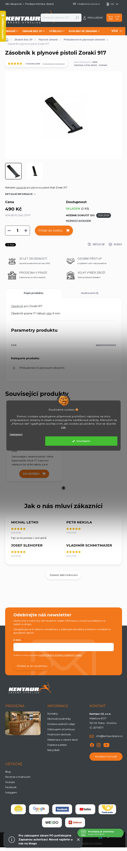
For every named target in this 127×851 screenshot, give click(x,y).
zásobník (21, 187)
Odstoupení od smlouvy (61, 729)
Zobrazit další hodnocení (64, 575)
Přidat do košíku (50, 230)
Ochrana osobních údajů (61, 724)
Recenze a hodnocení (17, 776)
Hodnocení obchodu (59, 734)
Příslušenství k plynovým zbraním (41, 367)
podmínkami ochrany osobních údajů (60, 655)
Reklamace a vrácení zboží (62, 739)
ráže (49, 313)
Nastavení (16, 434)
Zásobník (17, 306)
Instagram (11, 792)
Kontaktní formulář (106, 756)
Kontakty (52, 713)
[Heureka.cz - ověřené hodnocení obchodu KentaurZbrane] (18, 809)
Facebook (11, 787)
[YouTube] (106, 744)
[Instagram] (98, 744)
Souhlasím (83, 441)
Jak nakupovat (13, 3)
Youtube (10, 782)
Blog (8, 771)
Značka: (90, 65)
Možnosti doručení (78, 220)
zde (63, 427)
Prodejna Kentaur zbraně (39, 3)
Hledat (77, 17)
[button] (63, 487)
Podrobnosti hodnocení (54, 63)
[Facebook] (91, 744)
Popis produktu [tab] (33, 293)
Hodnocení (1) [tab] (89, 293)
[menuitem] (12, 31)
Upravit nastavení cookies (87, 843)
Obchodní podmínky (59, 718)
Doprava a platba (57, 744)
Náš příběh (53, 750)
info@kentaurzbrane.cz (109, 736)
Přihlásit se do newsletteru (32, 666)
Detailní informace (19, 194)
